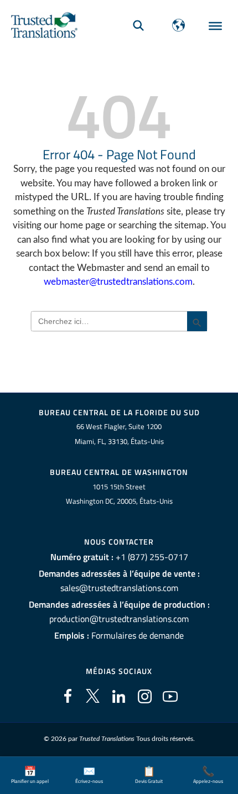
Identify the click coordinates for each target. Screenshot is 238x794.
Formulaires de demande (137, 635)
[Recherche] (138, 25)
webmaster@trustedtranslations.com (118, 281)
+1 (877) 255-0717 (152, 556)
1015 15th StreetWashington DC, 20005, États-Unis (119, 494)
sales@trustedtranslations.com (119, 587)
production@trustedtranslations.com (119, 618)
